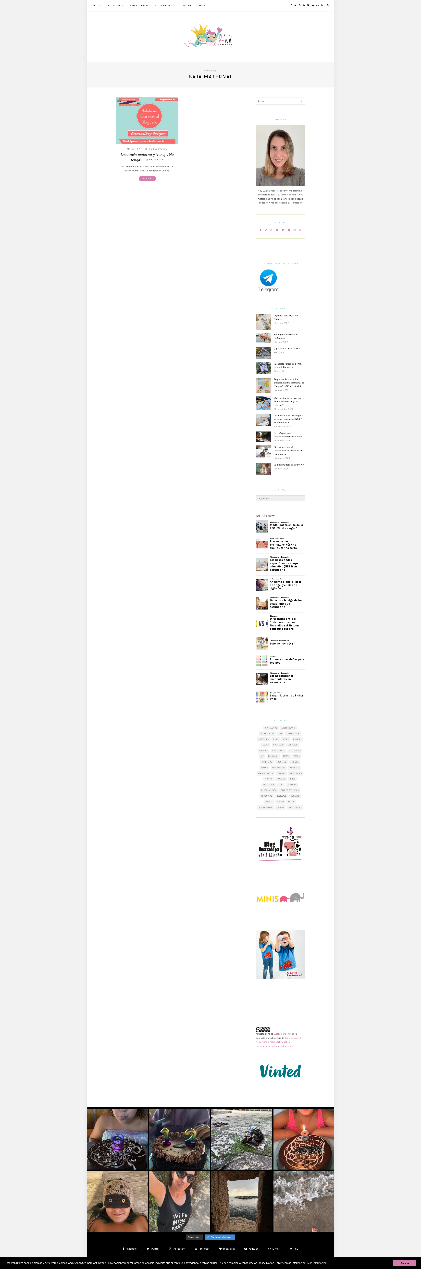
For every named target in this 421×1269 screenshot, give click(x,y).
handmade (266, 762)
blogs (266, 745)
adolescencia (288, 728)
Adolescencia (139, 5)
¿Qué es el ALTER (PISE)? (287, 348)
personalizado (269, 790)
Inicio (96, 5)
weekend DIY (295, 807)
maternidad (296, 773)
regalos (295, 796)
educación (273, 756)
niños (292, 779)
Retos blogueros (156, 149)
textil (291, 802)
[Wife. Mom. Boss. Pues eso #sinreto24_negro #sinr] (179, 1201)
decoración (295, 751)
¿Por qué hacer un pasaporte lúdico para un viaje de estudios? (289, 402)
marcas (281, 773)
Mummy (268, 779)
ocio (281, 785)
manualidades (265, 773)
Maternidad (162, 5)
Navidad (281, 779)
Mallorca (294, 767)
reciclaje (281, 796)
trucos (280, 807)
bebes (286, 739)
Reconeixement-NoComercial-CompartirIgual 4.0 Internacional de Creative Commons (279, 1042)
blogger (297, 739)
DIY (262, 756)
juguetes (281, 762)
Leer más (147, 178)
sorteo (280, 802)
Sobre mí (185, 5)
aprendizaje (292, 733)
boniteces (278, 745)
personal (292, 785)
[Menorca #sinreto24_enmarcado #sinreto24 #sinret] (241, 1201)
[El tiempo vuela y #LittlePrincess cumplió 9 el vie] (117, 1139)
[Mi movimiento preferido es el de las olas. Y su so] (303, 1201)
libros (264, 767)
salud (269, 802)
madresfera (278, 767)
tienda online (265, 807)
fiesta (286, 756)
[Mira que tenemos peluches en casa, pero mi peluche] (117, 1201)
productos (266, 796)
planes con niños (290, 790)
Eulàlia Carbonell (282, 1033)
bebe (275, 739)
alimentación (267, 733)
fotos (297, 756)
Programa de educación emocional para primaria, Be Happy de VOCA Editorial (289, 383)
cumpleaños (278, 751)
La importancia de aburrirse (289, 464)
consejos (292, 745)
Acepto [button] (405, 1263)
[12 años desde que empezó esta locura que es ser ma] (179, 1139)
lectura (295, 762)
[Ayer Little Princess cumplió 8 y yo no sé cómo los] (303, 1139)
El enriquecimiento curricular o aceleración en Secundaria (288, 450)
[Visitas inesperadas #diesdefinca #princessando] (241, 1139)
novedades (268, 785)
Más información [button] (317, 1263)
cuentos (264, 751)
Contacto (204, 5)
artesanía (264, 739)
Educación (114, 5)
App (280, 733)
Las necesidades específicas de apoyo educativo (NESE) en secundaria (288, 419)
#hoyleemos (271, 728)
